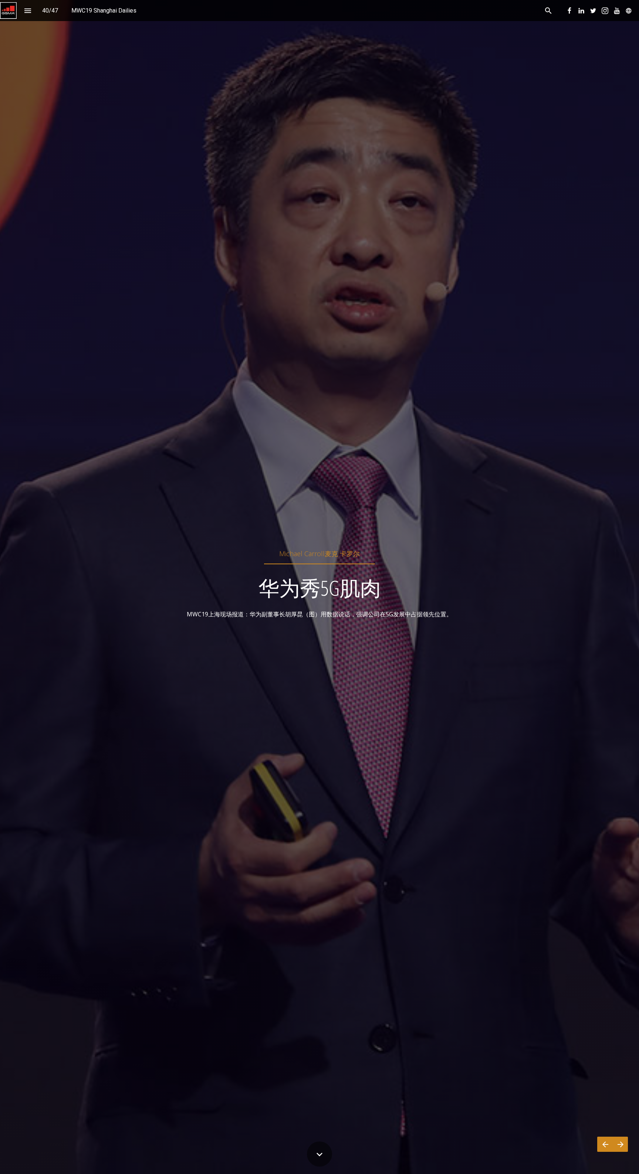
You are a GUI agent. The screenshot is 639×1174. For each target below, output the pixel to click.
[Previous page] (605, 1144)
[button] (8, 10)
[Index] (27, 10)
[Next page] (620, 1144)
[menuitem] (104, 10)
